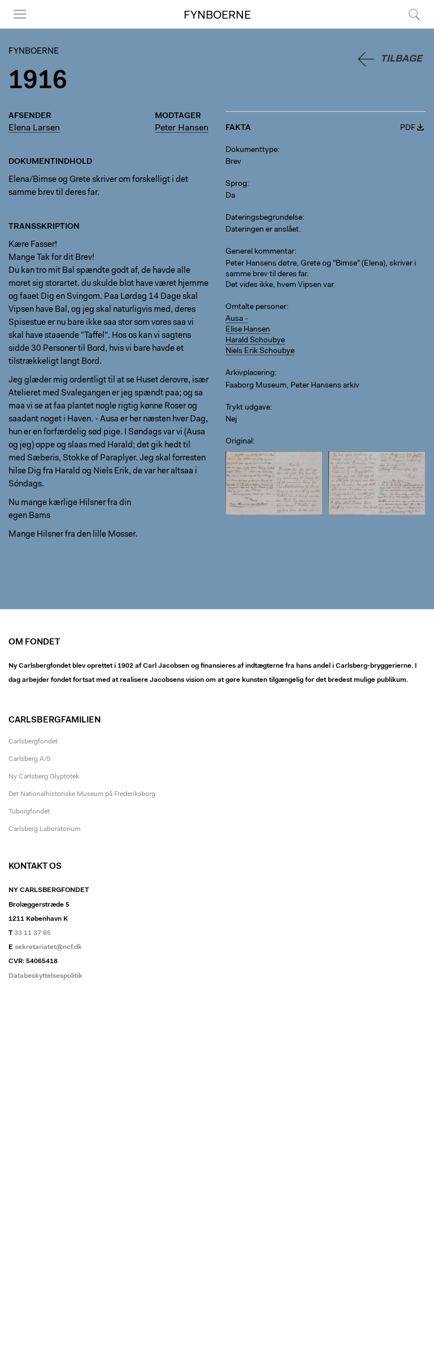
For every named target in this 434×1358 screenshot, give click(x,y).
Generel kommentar (259, 252)
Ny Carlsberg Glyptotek (43, 776)
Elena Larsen (34, 128)
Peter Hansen (182, 128)
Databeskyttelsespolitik (45, 976)
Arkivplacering (250, 373)
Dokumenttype (251, 150)
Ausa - (236, 319)
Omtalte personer (256, 307)
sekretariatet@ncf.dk (48, 947)
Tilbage (401, 59)
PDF (407, 128)
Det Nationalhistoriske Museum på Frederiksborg (81, 794)
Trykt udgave (247, 408)
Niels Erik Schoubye (259, 351)
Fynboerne (217, 15)
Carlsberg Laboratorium (44, 829)
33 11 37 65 (32, 933)
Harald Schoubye (255, 341)
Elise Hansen (247, 330)
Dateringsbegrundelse (263, 218)
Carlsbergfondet (33, 741)
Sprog (236, 184)
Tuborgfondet (29, 811)
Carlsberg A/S (29, 759)
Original (239, 442)
